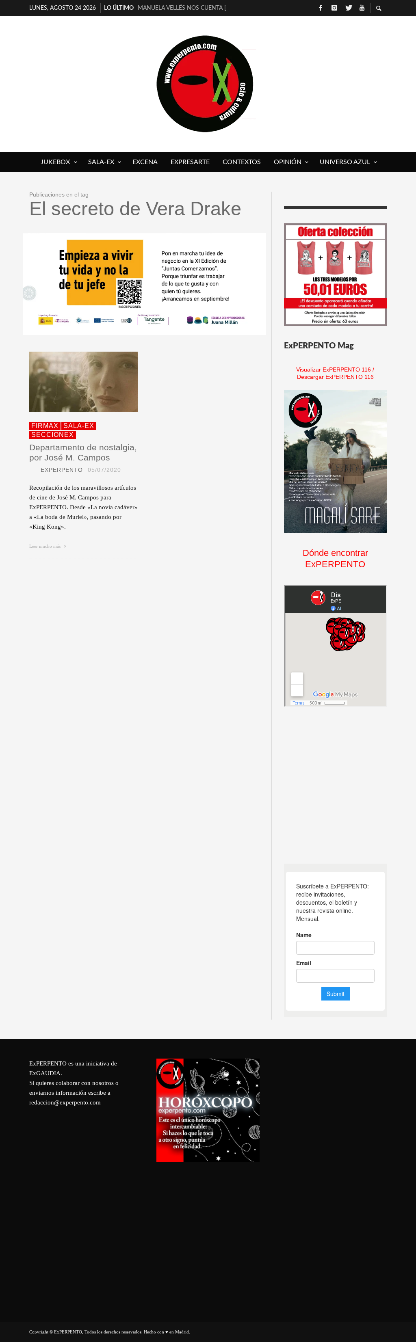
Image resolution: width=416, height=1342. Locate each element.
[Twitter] (348, 8)
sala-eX (78, 425)
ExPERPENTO (62, 470)
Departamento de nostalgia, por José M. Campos (83, 452)
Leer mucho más (45, 546)
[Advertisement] (345, 785)
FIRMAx (44, 425)
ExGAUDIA (45, 1073)
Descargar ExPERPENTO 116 (335, 377)
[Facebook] (320, 8)
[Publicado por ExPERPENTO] (32, 470)
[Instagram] (334, 8)
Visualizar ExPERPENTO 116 (333, 369)
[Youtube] (362, 8)
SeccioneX (52, 434)
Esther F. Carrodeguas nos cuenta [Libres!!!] (182, 10)
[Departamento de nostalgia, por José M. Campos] (70, 382)
